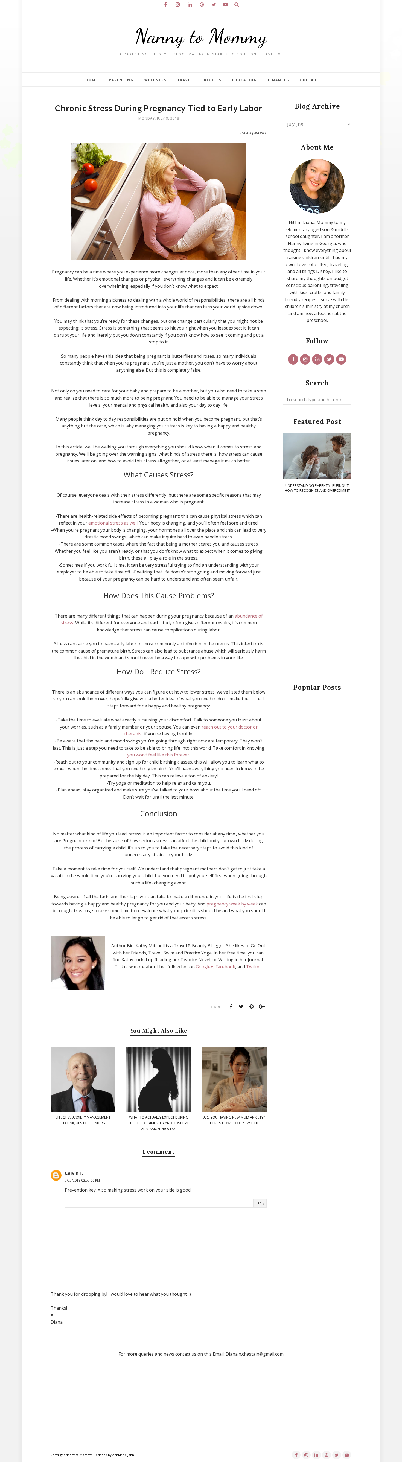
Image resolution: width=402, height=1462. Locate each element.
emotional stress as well (113, 523)
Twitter (253, 967)
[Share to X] (241, 1006)
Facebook (225, 967)
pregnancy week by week (232, 904)
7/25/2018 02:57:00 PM (82, 1180)
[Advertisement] (317, 588)
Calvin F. (74, 1173)
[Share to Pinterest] (251, 1006)
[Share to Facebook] (230, 1006)
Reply (260, 1203)
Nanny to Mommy (201, 36)
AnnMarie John (123, 1455)
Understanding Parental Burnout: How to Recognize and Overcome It (317, 488)
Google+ (204, 967)
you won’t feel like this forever (158, 755)
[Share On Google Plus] (262, 1006)
